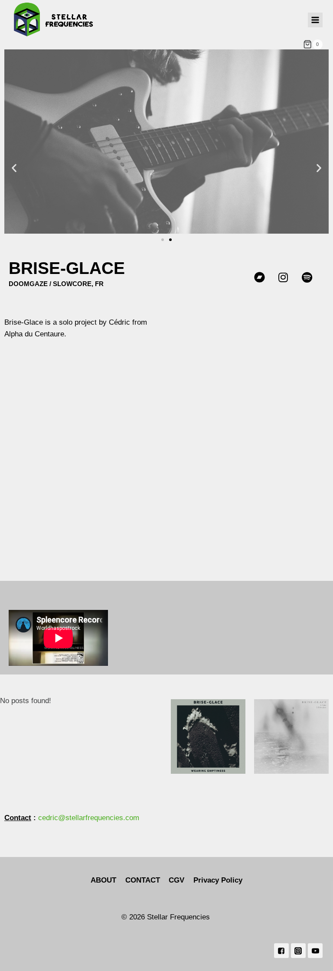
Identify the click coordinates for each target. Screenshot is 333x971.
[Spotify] (307, 277)
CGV (176, 880)
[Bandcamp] (259, 277)
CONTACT (142, 880)
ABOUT (103, 880)
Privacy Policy (217, 880)
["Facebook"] (281, 950)
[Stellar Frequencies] (53, 19)
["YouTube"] (315, 950)
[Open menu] (315, 20)
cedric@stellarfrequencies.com (88, 818)
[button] (14, 167)
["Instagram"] (298, 950)
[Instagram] (283, 277)
